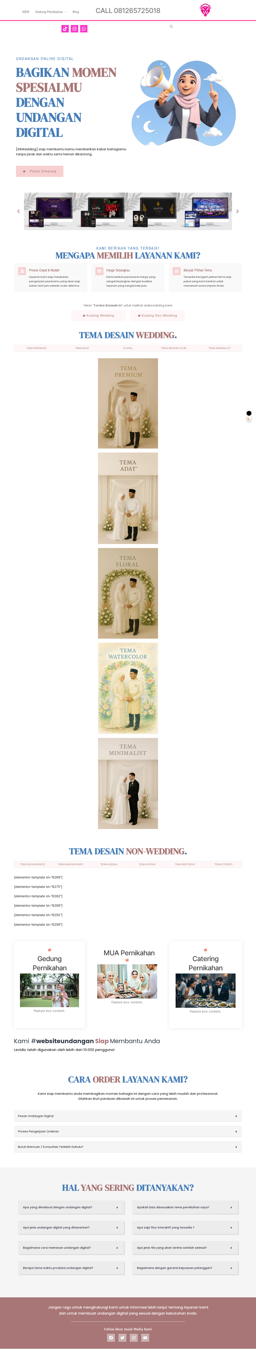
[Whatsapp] (84, 28)
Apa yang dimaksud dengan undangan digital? (57, 1207)
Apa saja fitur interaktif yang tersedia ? (165, 1227)
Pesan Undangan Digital (35, 1116)
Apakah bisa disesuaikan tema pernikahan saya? (173, 1207)
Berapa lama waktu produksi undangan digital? (58, 1268)
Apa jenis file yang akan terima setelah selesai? (172, 1248)
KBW (25, 12)
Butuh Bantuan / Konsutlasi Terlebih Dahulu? (50, 1147)
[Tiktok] (65, 28)
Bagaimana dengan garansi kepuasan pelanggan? (174, 1268)
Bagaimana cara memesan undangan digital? (57, 1248)
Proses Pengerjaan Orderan (38, 1131)
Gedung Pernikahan (49, 12)
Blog (76, 12)
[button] (18, 211)
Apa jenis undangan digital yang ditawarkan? (56, 1227)
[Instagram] (74, 28)
